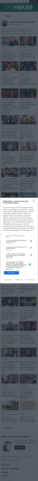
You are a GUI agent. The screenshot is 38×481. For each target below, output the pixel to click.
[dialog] (19, 240)
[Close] (34, 201)
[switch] (30, 241)
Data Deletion (8, 280)
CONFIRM (11, 273)
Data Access (19, 280)
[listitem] (19, 236)
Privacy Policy (30, 280)
